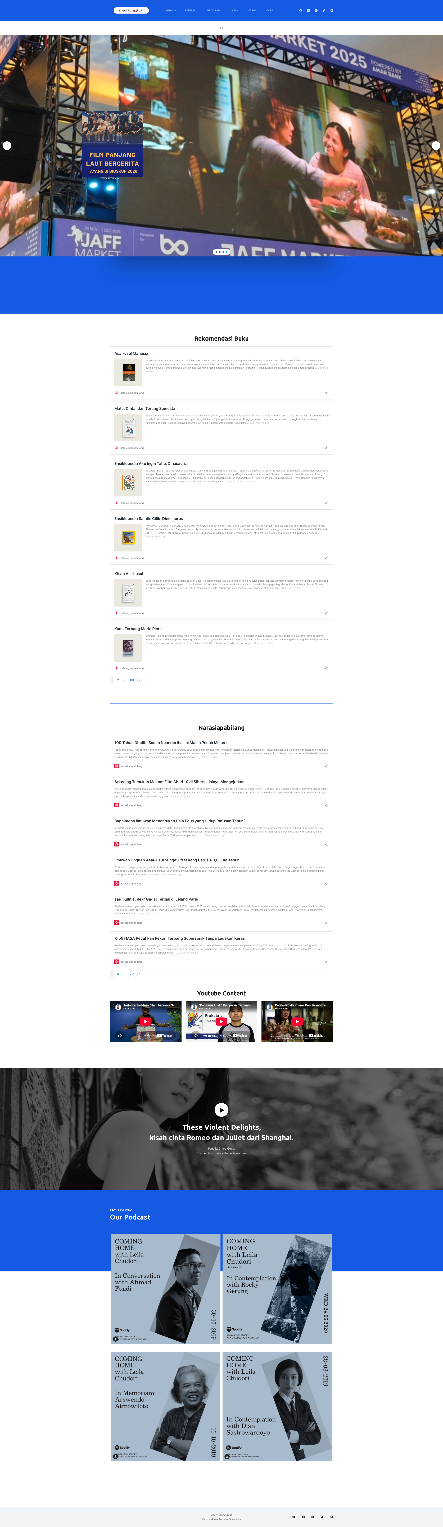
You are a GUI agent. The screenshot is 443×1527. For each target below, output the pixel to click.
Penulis (190, 10)
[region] (221, 145)
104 (132, 680)
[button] (221, 145)
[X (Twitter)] (308, 10)
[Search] (221, 28)
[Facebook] (300, 10)
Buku (169, 10)
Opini (235, 10)
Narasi (252, 10)
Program (213, 10)
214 (132, 973)
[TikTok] (324, 10)
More (269, 10)
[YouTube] (332, 10)
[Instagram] (316, 10)
